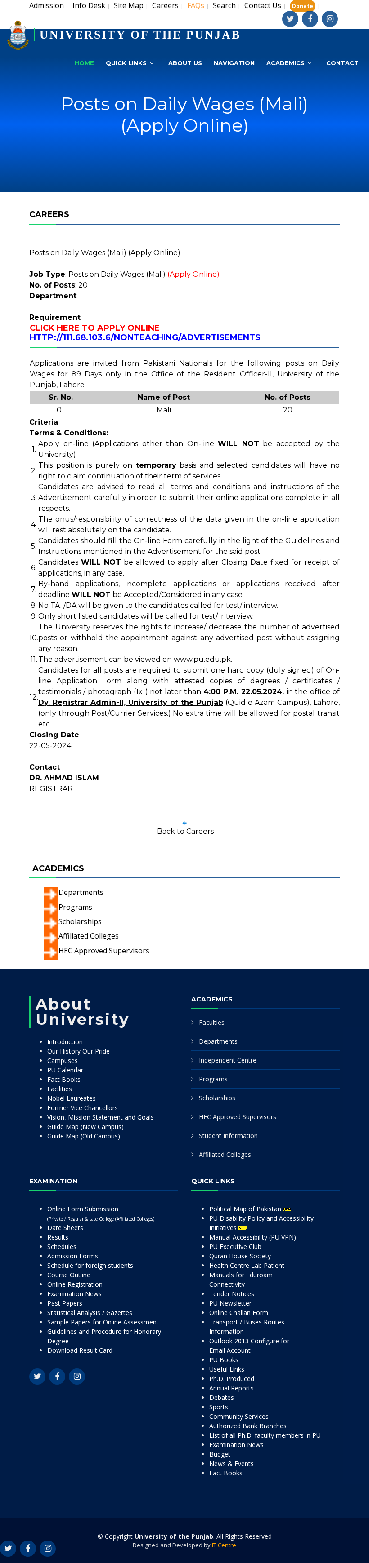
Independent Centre (227, 1060)
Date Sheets (65, 1227)
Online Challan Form (238, 1312)
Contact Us (262, 5)
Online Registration (75, 1284)
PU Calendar (65, 1070)
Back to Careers (185, 831)
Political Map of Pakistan (246, 1208)
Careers (165, 5)
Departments (81, 892)
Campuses (62, 1060)
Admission (46, 5)
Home (84, 62)
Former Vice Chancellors (82, 1107)
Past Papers (64, 1303)
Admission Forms (72, 1256)
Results (57, 1237)
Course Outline (68, 1275)
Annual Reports (231, 1388)
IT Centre (224, 1545)
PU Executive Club (235, 1246)
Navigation (234, 62)
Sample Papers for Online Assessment (103, 1322)
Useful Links (226, 1369)
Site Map (129, 5)
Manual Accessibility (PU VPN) (252, 1237)
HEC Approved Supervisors (103, 951)
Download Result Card (79, 1350)
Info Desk (88, 5)
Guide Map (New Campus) (85, 1126)
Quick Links (126, 62)
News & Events (231, 1463)
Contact (342, 62)
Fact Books (64, 1079)
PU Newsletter (230, 1303)
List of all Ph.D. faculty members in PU (265, 1435)
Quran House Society (240, 1256)
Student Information (228, 1135)
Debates (221, 1397)
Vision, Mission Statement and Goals (100, 1117)
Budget (219, 1454)
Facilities (59, 1089)
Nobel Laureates (71, 1098)
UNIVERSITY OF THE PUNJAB (140, 34)
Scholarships (80, 921)
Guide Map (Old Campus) (83, 1136)
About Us (185, 62)
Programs (75, 907)
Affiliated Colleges (88, 936)
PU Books (223, 1359)
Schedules (61, 1246)
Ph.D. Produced (231, 1378)
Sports (218, 1407)
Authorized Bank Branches (248, 1425)
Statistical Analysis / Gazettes (89, 1312)
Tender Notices (231, 1293)
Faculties (212, 1022)
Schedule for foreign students (90, 1265)
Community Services (239, 1416)
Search (224, 5)
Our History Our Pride (78, 1051)
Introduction (65, 1041)
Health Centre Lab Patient (246, 1265)
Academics (285, 62)
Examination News (74, 1293)
